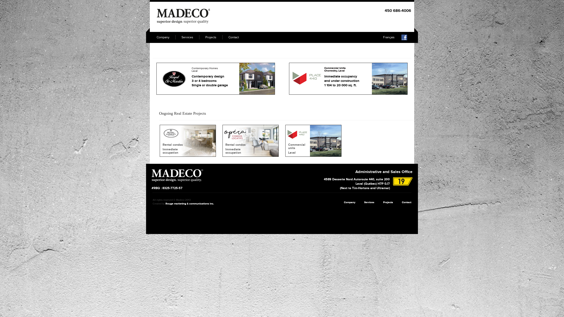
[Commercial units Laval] (313, 140)
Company (163, 37)
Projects (210, 37)
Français (389, 37)
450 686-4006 (398, 10)
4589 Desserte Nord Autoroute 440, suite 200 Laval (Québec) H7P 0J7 (357, 183)
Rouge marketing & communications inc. (189, 203)
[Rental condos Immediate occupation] (188, 140)
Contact (233, 37)
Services (187, 37)
